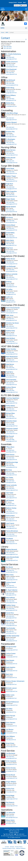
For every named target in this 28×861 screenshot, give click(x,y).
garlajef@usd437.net (11, 505)
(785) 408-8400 (7, 46)
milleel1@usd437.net (11, 712)
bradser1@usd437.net (11, 74)
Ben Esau (9, 470)
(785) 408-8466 (10, 424)
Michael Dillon (10, 413)
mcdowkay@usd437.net (12, 85)
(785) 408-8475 (10, 496)
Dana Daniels (10, 660)
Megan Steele (10, 199)
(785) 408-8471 (10, 631)
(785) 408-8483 (10, 375)
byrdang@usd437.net (11, 188)
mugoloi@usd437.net (11, 119)
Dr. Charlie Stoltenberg (13, 54)
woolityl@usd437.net (11, 144)
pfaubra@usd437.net (11, 136)
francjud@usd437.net (11, 528)
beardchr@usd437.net (11, 543)
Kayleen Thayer (11, 176)
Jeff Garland (10, 500)
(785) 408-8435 (10, 432)
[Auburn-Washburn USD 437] (4, 842)
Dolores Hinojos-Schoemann (15, 681)
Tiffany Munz (10, 447)
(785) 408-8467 (10, 262)
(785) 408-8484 (10, 601)
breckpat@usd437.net (11, 467)
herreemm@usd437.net (12, 155)
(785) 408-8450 (10, 503)
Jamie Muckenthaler (12, 557)
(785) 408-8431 (10, 326)
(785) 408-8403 (10, 91)
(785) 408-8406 (10, 65)
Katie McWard (10, 338)
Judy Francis (10, 523)
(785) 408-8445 (10, 251)
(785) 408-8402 (10, 98)
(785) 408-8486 (10, 439)
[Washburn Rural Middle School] (14, 842)
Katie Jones (9, 315)
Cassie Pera (10, 613)
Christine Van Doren (12, 323)
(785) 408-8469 (10, 194)
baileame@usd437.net (11, 237)
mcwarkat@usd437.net (12, 343)
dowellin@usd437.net (11, 587)
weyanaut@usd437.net (11, 129)
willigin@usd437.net (11, 785)
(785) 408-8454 (10, 277)
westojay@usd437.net (11, 732)
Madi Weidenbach (12, 357)
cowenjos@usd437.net (11, 656)
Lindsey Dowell (11, 582)
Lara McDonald (11, 266)
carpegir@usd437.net (11, 764)
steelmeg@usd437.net (11, 204)
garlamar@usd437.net (11, 211)
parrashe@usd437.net (11, 719)
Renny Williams (11, 95)
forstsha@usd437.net (11, 253)
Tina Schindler (10, 628)
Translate (24, 5)
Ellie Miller (9, 709)
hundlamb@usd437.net (11, 354)
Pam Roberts (10, 802)
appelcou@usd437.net (11, 403)
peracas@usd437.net (11, 617)
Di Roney (9, 282)
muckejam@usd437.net (12, 560)
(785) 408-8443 (10, 511)
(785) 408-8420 (10, 153)
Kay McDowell (10, 80)
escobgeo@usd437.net (12, 650)
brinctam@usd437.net (11, 536)
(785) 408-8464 (10, 269)
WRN (2, 28)
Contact (20, 2)
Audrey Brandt (10, 157)
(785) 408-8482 (10, 210)
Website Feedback (20, 848)
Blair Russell (10, 436)
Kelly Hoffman (10, 597)
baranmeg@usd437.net (12, 554)
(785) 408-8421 (10, 118)
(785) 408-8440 (10, 236)
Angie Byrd (9, 184)
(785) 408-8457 (10, 311)
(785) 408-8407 (10, 72)
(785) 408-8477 (10, 318)
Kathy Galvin (10, 240)
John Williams (10, 736)
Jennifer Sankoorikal (12, 636)
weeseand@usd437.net (12, 392)
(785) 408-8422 (10, 127)
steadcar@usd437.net (11, 173)
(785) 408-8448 (10, 220)
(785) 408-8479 (10, 616)
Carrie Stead (10, 168)
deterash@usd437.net (11, 410)
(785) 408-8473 (10, 179)
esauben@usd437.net (11, 474)
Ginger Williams (11, 782)
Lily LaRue (9, 289)
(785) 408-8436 (10, 416)
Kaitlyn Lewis (10, 695)
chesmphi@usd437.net (11, 66)
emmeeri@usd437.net (11, 222)
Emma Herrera (10, 150)
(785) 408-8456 (10, 390)
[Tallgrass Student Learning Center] (24, 842)
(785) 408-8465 (10, 465)
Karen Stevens (10, 722)
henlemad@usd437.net (11, 513)
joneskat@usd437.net (11, 320)
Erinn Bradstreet (11, 69)
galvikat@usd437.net (11, 245)
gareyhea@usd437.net (11, 610)
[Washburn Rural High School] (10, 842)
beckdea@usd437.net (11, 520)
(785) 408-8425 (7, 48)
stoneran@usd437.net (11, 459)
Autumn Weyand (11, 122)
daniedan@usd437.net (11, 663)
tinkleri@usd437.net (11, 482)
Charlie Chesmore (12, 62)
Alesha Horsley (11, 768)
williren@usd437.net (11, 100)
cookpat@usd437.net (11, 625)
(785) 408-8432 (10, 450)
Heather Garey (10, 605)
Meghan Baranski (11, 549)
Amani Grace (10, 743)
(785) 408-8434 (10, 300)
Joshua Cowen (11, 653)
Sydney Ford (10, 788)
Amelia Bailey (10, 233)
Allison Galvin (10, 820)
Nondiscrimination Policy (9, 848)
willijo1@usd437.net (11, 739)
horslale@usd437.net (11, 771)
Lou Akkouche (10, 812)
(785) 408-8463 (10, 623)
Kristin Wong (10, 88)
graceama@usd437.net (12, 746)
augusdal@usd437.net (11, 196)
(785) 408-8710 (10, 570)
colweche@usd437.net (11, 433)
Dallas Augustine (11, 191)
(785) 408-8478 (10, 367)
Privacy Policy (18, 846)
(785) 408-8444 (10, 292)
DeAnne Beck (10, 516)
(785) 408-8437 (10, 639)
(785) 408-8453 (10, 526)
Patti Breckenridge (12, 462)
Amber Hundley (11, 349)
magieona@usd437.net (11, 799)
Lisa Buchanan (10, 753)
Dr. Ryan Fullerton (11, 590)
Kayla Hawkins (10, 667)
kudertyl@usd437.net (11, 497)
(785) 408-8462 (10, 458)
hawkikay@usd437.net (11, 670)
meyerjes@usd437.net (11, 230)
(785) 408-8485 (10, 473)
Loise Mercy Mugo (12, 113)
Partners (12, 846)
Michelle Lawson (11, 688)
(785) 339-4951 (10, 135)
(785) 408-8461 (10, 243)
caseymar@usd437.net (11, 579)
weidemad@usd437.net (12, 361)
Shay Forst (9, 248)
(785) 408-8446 (10, 341)
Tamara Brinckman (12, 531)
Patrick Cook (10, 620)
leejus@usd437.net (10, 302)
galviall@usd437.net (11, 823)
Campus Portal (13, 2)
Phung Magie (10, 795)
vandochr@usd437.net (11, 328)
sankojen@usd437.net (11, 640)
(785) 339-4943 (10, 578)
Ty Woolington (10, 139)
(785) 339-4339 (10, 534)
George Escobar (11, 646)
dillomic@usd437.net (11, 418)
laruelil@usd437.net (11, 294)
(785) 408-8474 (10, 228)
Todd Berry (9, 372)
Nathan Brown (10, 259)
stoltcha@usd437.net (11, 59)
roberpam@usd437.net (11, 805)
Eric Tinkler (9, 477)
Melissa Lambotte (11, 274)
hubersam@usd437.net (11, 426)
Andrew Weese (11, 387)
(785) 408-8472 (10, 519)
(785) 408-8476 (10, 360)
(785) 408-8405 (10, 57)
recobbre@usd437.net (11, 778)
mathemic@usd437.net (11, 705)
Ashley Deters (10, 406)
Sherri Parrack (10, 716)
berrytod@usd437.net (11, 377)
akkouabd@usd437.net (12, 817)
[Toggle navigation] (26, 9)
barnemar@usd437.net (11, 369)
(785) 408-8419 (10, 161)
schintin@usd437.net (11, 633)
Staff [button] (24, 2)
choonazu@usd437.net (11, 312)
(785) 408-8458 (10, 401)
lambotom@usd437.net (12, 490)
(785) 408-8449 (10, 542)
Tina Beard (9, 538)
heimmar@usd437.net (11, 677)
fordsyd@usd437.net (11, 792)
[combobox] (17, 5)
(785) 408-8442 (10, 480)
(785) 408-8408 (10, 83)
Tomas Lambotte (11, 485)
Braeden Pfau (10, 131)
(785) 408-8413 (10, 756)
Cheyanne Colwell (12, 428)
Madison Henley (11, 508)
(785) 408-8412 (10, 815)
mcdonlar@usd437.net (11, 271)
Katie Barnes (10, 364)
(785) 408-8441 (10, 585)
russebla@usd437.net (11, 441)
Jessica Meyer (10, 225)
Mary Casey (10, 575)
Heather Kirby (10, 330)
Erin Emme (9, 217)
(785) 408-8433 (10, 488)
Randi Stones (10, 454)
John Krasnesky (11, 379)
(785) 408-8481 (10, 352)
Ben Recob (9, 567)
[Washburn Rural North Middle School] (19, 842)
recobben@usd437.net (11, 572)
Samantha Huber (11, 421)
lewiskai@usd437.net (11, 698)
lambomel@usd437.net (11, 279)
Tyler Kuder (9, 493)
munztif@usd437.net (11, 452)
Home (2, 32)
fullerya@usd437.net (11, 595)
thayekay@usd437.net (11, 181)
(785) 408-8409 (10, 142)
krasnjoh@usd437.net (11, 384)
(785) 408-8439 (10, 608)
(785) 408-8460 (10, 202)
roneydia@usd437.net (11, 286)
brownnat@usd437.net (11, 263)
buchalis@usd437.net (11, 758)
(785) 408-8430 (10, 593)
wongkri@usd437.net (11, 92)
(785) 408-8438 (10, 187)
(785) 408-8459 (10, 552)
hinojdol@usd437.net (11, 684)
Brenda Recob (10, 775)
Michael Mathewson (12, 702)
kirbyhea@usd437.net (11, 335)
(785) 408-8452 (10, 409)
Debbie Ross (10, 103)
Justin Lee (9, 297)
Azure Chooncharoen (13, 308)
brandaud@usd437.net (11, 162)
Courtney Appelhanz (12, 398)
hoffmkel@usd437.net (11, 602)
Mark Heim (9, 674)
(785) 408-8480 (10, 171)
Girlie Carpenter (11, 761)
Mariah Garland (11, 206)
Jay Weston (9, 729)
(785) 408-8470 (10, 334)
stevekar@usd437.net (11, 726)
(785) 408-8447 (10, 383)
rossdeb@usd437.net (11, 106)
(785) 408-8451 (10, 285)
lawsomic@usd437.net (11, 691)
